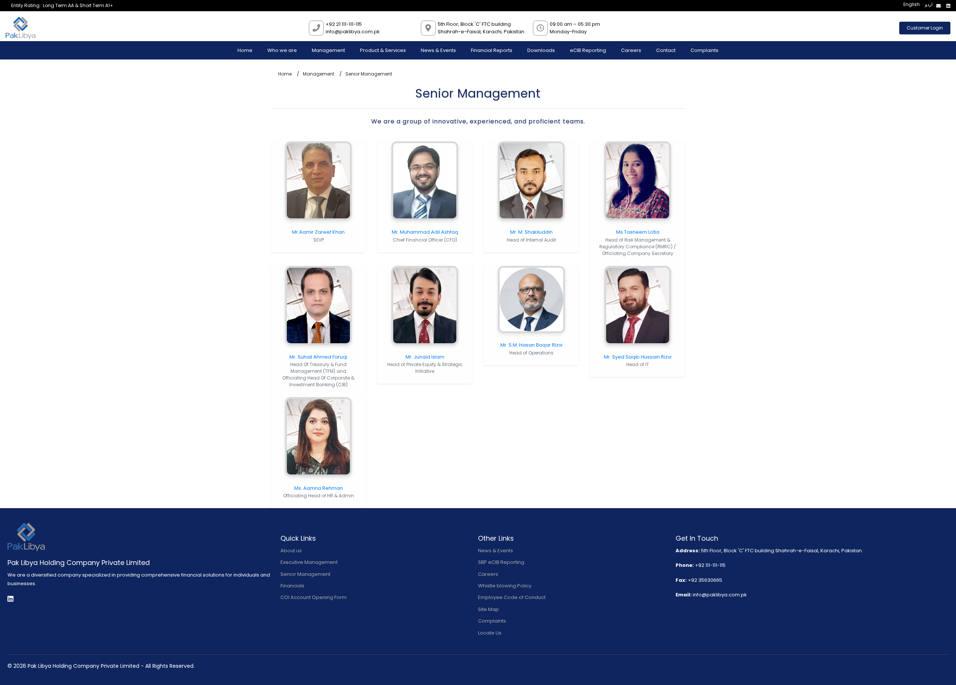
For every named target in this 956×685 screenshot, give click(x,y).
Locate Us (490, 632)
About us (291, 550)
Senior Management (305, 574)
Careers (631, 50)
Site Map (488, 609)
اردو (928, 4)
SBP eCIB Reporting (501, 562)
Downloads (541, 50)
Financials (292, 585)
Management (328, 50)
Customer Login (925, 28)
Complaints (704, 50)
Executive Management (309, 562)
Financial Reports (491, 50)
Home (245, 50)
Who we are (282, 50)
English (911, 4)
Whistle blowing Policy (504, 585)
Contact (666, 50)
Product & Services (383, 50)
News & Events (438, 50)
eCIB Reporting (588, 50)
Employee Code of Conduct (512, 597)
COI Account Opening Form (313, 597)
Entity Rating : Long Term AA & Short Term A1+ (62, 5)
